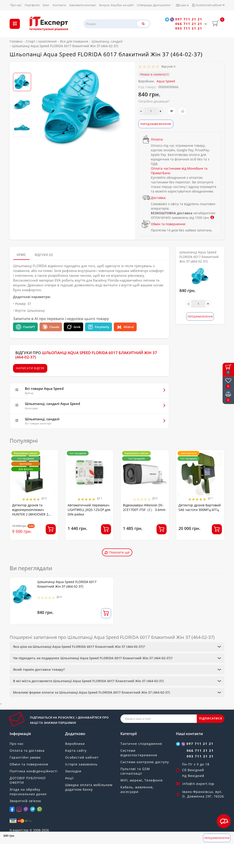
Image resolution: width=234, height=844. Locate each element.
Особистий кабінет (209, 5)
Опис (21, 254)
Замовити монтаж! (82, 5)
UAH (183, 5)
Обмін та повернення (29, 764)
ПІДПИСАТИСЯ (210, 718)
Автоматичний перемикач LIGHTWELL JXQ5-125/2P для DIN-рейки (89, 509)
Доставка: (158, 197)
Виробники (75, 743)
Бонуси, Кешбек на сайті (116, 5)
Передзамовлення (216, 838)
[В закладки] (172, 111)
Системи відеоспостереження (138, 752)
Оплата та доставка (27, 750)
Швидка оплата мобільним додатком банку (88, 787)
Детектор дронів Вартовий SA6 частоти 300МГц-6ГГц (199, 507)
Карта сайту (76, 750)
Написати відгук (30, 368)
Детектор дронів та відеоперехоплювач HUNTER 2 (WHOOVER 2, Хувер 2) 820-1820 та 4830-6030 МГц (32, 514)
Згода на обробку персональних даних (28, 791)
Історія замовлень (81, 764)
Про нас (15, 5)
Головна (16, 41)
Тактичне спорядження (141, 743)
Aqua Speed (166, 81)
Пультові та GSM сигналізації (135, 771)
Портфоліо (32, 5)
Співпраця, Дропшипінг (154, 5)
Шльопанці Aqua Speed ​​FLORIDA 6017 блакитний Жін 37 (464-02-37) (66, 584)
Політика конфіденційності (34, 771)
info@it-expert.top (198, 784)
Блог (46, 5)
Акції (69, 778)
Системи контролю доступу (144, 762)
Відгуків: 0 (167, 66)
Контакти (59, 5)
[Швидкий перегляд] (52, 471)
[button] (22, 69)
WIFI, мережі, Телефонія (141, 780)
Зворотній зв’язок (25, 801)
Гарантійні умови (25, 757)
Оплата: (157, 139)
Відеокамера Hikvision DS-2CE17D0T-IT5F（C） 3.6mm (144, 507)
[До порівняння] (182, 111)
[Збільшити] (160, 111)
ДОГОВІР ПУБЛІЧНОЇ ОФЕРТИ (28, 780)
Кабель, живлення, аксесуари (137, 789)
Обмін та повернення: (168, 224)
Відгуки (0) (44, 254)
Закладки (73, 771)
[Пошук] (143, 24)
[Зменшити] (141, 111)
